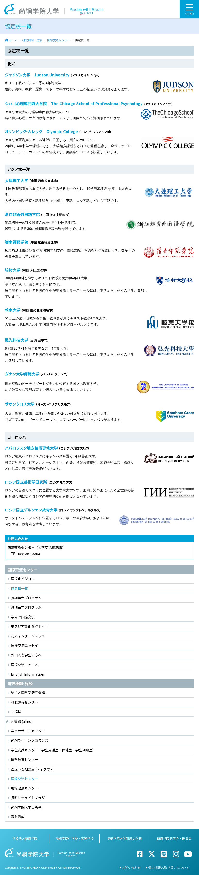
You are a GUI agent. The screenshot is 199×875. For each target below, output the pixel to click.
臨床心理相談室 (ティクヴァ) (33, 769)
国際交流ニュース (24, 664)
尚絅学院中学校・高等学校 (74, 838)
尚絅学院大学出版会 (26, 807)
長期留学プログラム (26, 597)
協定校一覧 (19, 588)
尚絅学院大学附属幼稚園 (124, 838)
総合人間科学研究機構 (28, 692)
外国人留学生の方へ (26, 654)
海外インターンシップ (28, 636)
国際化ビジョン (23, 578)
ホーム (13, 40)
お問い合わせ (131, 867)
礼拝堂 (16, 711)
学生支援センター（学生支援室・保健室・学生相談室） (53, 750)
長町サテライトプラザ (28, 797)
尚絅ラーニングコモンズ (29, 740)
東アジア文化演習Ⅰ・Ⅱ (29, 626)
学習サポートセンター (28, 730)
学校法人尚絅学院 (24, 838)
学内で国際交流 (23, 616)
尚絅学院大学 (53, 9)
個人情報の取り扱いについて (168, 867)
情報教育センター (24, 759)
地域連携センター (24, 788)
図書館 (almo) (22, 721)
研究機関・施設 (32, 40)
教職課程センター (24, 702)
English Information (27, 674)
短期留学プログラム (26, 607)
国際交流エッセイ (24, 645)
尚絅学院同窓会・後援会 (174, 838)
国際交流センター (58, 40)
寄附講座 (18, 816)
